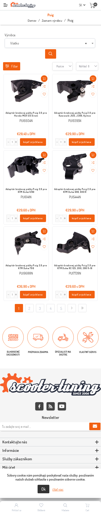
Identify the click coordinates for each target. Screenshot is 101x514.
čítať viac (57, 489)
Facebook (39, 406)
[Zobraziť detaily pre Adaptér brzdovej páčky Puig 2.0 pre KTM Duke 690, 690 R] (74, 167)
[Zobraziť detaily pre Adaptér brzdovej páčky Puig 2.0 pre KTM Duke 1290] (26, 167)
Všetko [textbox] (14, 43)
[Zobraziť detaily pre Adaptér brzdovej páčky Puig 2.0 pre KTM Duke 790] (26, 243)
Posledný (82, 308)
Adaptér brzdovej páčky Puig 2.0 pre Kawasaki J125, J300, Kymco (75, 114)
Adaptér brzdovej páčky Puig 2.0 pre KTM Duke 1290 (26, 190)
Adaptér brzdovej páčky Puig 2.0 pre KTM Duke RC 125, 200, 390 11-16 (75, 267)
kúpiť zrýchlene (33, 142)
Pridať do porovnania (44, 86)
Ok (43, 489)
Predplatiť (95, 426)
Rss (51, 406)
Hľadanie (65, 510)
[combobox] (50, 43)
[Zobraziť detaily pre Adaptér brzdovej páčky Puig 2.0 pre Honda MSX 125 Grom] (26, 91)
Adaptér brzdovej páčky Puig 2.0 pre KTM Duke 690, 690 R (75, 190)
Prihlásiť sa (16, 510)
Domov (32, 20)
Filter (14, 66)
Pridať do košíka (44, 78)
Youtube (62, 406)
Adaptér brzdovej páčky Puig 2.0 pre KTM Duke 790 (26, 267)
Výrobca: (10, 35)
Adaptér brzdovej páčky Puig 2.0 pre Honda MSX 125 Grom (26, 114)
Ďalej (72, 308)
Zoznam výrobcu (52, 20)
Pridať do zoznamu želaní (44, 94)
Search (50, 54)
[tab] (50, 442)
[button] (16, 142)
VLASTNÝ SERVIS (88, 352)
